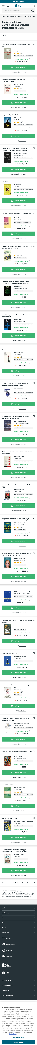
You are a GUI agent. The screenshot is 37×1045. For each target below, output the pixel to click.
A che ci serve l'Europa (9, 818)
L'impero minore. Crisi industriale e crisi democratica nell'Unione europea (15, 384)
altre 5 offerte (22, 239)
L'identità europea (8, 785)
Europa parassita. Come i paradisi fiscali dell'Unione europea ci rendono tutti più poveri (15, 519)
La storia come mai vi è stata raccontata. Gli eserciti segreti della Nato (17, 247)
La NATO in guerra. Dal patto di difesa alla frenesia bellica (16, 316)
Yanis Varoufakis (20, 558)
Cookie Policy (13, 1034)
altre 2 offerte (22, 340)
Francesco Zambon (20, 688)
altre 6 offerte (22, 141)
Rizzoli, (15, 86)
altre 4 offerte (22, 205)
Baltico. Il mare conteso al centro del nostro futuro (16, 349)
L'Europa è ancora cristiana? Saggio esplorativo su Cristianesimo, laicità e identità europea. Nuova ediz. (14, 850)
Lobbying (5, 182)
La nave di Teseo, (18, 560)
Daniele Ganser (19, 118)
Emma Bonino (19, 821)
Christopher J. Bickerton (22, 723)
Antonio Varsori (19, 489)
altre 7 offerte (22, 777)
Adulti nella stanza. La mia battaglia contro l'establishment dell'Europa (16, 554)
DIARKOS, (16, 390)
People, (16, 658)
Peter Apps (18, 756)
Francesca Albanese (21, 153)
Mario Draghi (19, 84)
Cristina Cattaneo (20, 421)
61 (22, 883)
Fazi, (15, 120)
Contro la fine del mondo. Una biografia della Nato (17, 752)
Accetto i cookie (18, 1042)
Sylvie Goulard (19, 456)
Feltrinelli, (16, 220)
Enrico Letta (18, 625)
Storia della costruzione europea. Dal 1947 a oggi (16, 486)
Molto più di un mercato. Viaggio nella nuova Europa (17, 621)
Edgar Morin (18, 592)
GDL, (15, 186)
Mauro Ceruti (26, 592)
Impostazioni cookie (18, 1037)
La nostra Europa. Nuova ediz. (12, 589)
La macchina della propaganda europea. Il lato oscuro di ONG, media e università (16, 282)
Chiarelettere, (17, 525)
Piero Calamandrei (20, 656)
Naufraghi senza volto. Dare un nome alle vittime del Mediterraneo (15, 417)
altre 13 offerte (22, 174)
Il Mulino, (16, 458)
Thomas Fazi (18, 286)
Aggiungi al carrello (19, 67)
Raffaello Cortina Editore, (20, 423)
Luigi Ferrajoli (19, 218)
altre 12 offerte (22, 711)
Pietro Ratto (18, 184)
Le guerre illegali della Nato (11, 115)
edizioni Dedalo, (18, 321)
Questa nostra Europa (9, 653)
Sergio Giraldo (19, 388)
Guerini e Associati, (19, 288)
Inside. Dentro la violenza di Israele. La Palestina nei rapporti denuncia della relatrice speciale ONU (14, 149)
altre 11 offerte (22, 72)
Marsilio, (16, 354)
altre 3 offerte (22, 546)
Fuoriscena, (17, 155)
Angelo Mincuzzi (20, 523)
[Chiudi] (35, 1004)
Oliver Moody (19, 352)
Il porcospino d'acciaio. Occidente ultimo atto (16, 45)
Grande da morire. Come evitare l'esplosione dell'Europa (17, 453)
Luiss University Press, (19, 758)
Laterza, (16, 51)
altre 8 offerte (22, 376)
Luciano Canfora (20, 49)
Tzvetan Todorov (20, 787)
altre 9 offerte (22, 107)
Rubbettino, (17, 725)
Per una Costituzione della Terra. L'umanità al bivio (16, 214)
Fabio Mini (18, 319)
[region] (18, 1023)
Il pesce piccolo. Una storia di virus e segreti (16, 685)
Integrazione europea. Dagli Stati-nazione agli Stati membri (16, 719)
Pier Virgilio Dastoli (28, 821)
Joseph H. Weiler (20, 854)
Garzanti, (16, 789)
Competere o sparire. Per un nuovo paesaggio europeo (13, 80)
